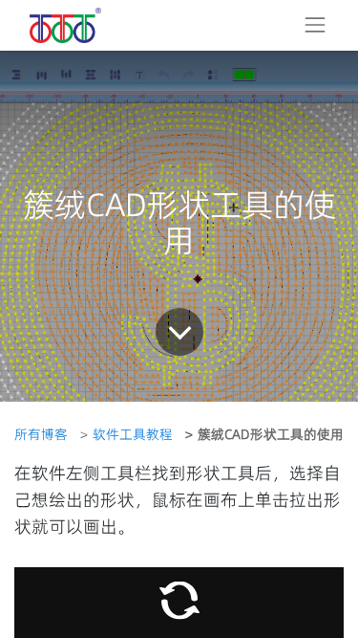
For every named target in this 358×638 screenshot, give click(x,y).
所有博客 (41, 434)
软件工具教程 (133, 434)
